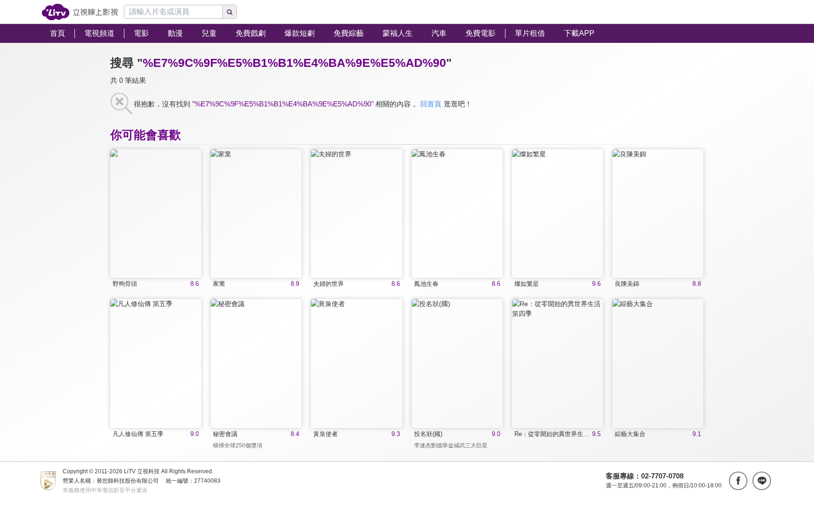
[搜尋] (230, 12)
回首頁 (430, 104)
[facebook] (738, 480)
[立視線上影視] (80, 12)
